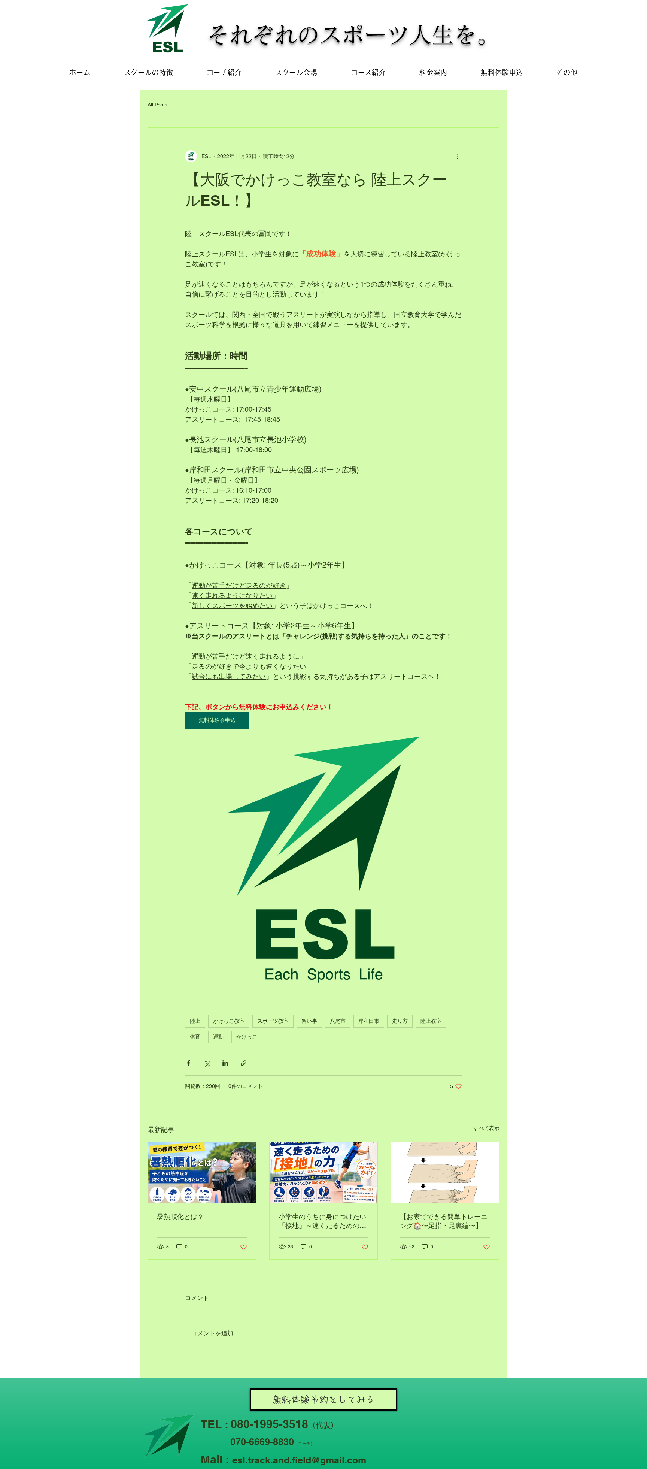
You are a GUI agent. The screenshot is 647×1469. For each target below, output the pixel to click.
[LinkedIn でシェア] (225, 1063)
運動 (218, 1037)
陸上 (195, 1021)
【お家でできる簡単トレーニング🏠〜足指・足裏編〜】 (443, 1221)
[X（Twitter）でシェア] (206, 1063)
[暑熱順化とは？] (202, 1172)
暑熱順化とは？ (180, 1217)
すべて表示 (486, 1128)
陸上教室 (430, 1021)
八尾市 (338, 1021)
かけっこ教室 (228, 1021)
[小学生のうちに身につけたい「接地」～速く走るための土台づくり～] (324, 1172)
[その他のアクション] (457, 156)
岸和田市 (368, 1021)
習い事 (309, 1021)
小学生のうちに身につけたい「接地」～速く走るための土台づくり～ (322, 1221)
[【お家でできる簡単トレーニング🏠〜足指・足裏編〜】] (445, 1172)
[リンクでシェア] (243, 1063)
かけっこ (246, 1037)
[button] (567, 72)
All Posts (157, 105)
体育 (195, 1037)
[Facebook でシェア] (188, 1063)
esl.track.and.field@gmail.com (299, 1460)
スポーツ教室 (273, 1021)
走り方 (400, 1021)
